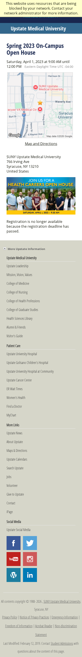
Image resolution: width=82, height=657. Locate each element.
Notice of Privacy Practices (34, 617)
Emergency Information (65, 617)
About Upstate (15, 441)
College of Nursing (17, 292)
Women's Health (16, 397)
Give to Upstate (15, 494)
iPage (10, 511)
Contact (11, 503)
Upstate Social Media (18, 529)
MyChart (11, 415)
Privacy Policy (9, 617)
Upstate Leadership (17, 266)
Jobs (9, 476)
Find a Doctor (14, 406)
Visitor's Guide (15, 336)
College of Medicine (18, 283)
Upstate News (14, 433)
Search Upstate (15, 468)
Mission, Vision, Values (19, 274)
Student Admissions (62, 643)
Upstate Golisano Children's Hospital (27, 362)
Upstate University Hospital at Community (30, 371)
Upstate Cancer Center (19, 380)
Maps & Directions (17, 450)
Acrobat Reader (43, 626)
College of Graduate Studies (22, 309)
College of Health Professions (23, 301)
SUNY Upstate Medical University (62, 601)
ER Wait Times (15, 388)
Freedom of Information (19, 626)
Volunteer (12, 485)
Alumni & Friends (16, 327)
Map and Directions (41, 143)
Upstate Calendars (17, 459)
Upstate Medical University (38, 28)
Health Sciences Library (19, 318)
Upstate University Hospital (22, 353)
